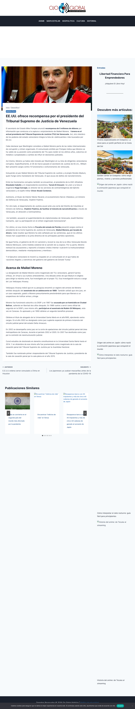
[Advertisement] (67, 42)
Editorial (91, 21)
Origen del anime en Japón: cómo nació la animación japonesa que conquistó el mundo (114, 346)
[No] (132, 706)
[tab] (42, 435)
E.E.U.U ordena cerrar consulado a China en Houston (21, 370)
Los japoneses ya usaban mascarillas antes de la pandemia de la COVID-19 (70, 370)
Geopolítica (11, 111)
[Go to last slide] (8, 413)
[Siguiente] (85, 413)
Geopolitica (68, 21)
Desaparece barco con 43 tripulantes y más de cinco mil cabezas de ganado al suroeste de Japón (76, 421)
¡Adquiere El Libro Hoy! (115, 84)
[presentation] (17, 401)
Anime (41, 21)
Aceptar (120, 706)
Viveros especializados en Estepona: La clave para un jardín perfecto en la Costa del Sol (114, 143)
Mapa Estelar (53, 21)
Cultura (81, 21)
